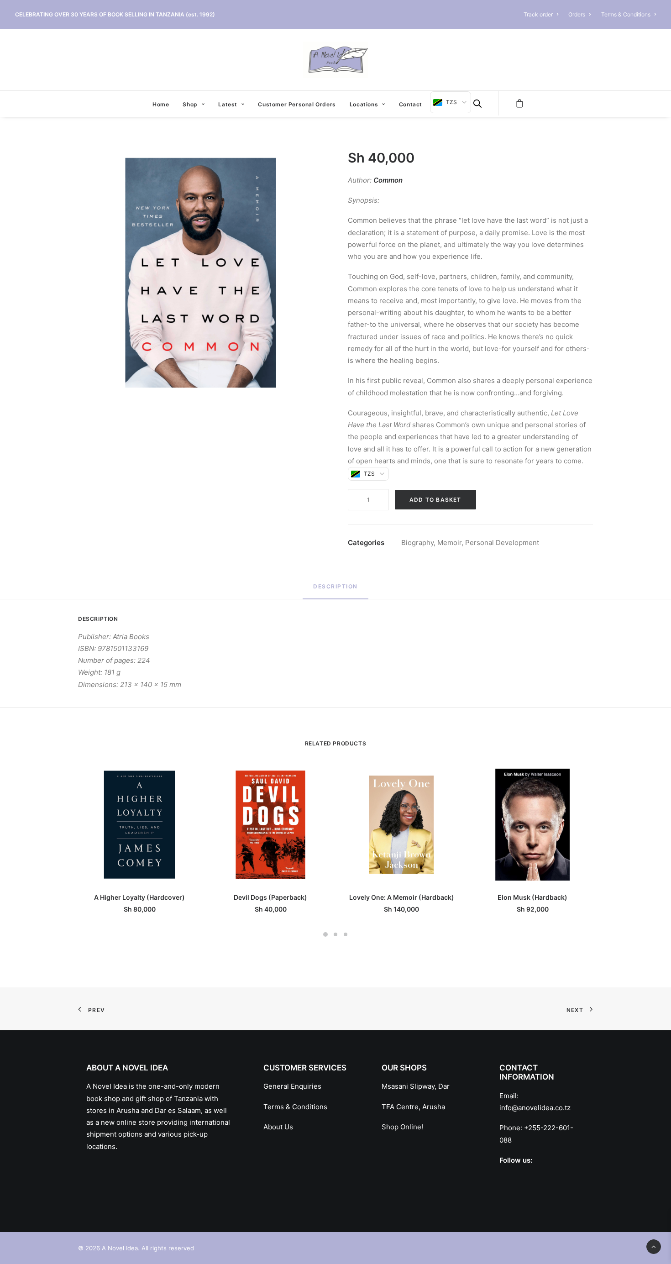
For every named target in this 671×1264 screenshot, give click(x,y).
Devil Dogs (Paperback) (270, 897)
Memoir (449, 542)
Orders (576, 14)
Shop (190, 104)
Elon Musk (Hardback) (532, 897)
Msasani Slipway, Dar (416, 1086)
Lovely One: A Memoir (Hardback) (401, 897)
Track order (538, 14)
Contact (410, 104)
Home (160, 104)
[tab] (335, 590)
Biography (417, 542)
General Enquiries (292, 1086)
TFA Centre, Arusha (413, 1106)
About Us (278, 1126)
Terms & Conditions (625, 14)
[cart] (519, 103)
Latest (227, 104)
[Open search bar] (477, 103)
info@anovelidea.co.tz (535, 1107)
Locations (364, 104)
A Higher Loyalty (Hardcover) (139, 897)
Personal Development (502, 542)
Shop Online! (402, 1126)
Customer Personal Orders (297, 104)
